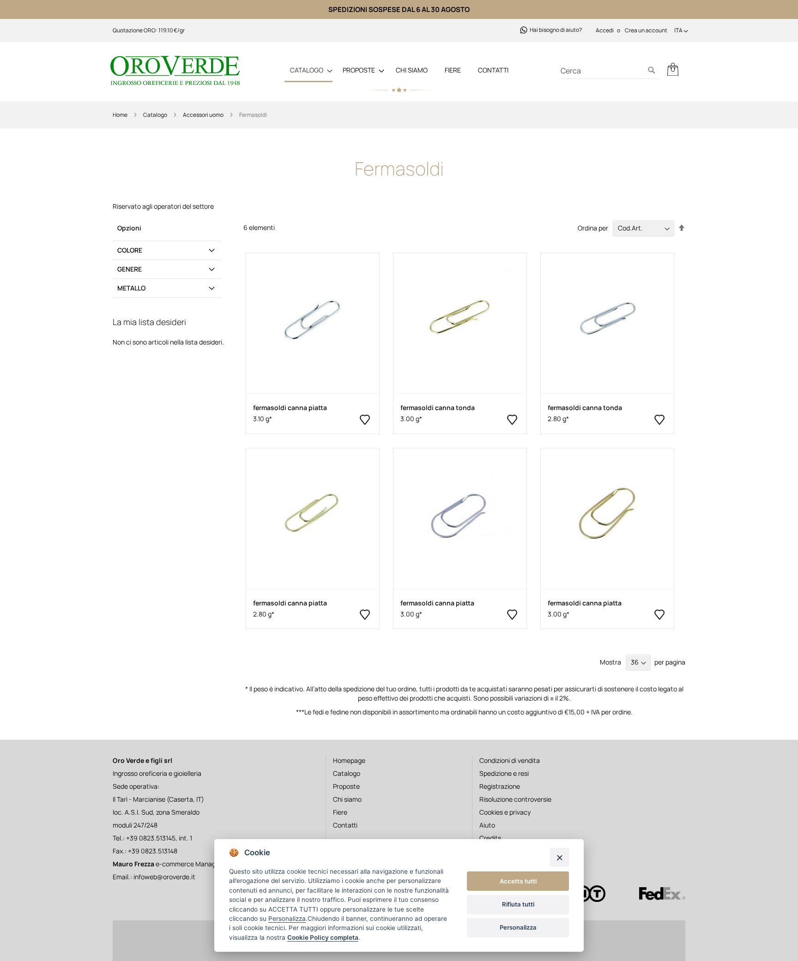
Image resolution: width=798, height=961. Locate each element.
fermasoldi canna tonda (437, 407)
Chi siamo (412, 70)
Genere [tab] (129, 269)
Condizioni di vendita (509, 760)
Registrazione (499, 786)
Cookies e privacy (505, 812)
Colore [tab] (129, 250)
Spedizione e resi (504, 773)
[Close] (559, 857)
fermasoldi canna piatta (290, 407)
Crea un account (646, 30)
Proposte (346, 786)
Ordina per (593, 228)
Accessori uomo (203, 115)
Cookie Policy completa (322, 937)
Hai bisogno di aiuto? (556, 30)
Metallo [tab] (131, 288)
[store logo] (177, 70)
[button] (681, 31)
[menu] (399, 70)
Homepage (349, 760)
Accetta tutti (518, 881)
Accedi (605, 30)
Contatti (493, 70)
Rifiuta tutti (518, 904)
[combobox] (610, 71)
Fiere (453, 70)
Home (120, 115)
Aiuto (487, 825)
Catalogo (155, 115)
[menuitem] (308, 70)
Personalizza (518, 927)
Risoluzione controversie (515, 799)
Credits (490, 838)
